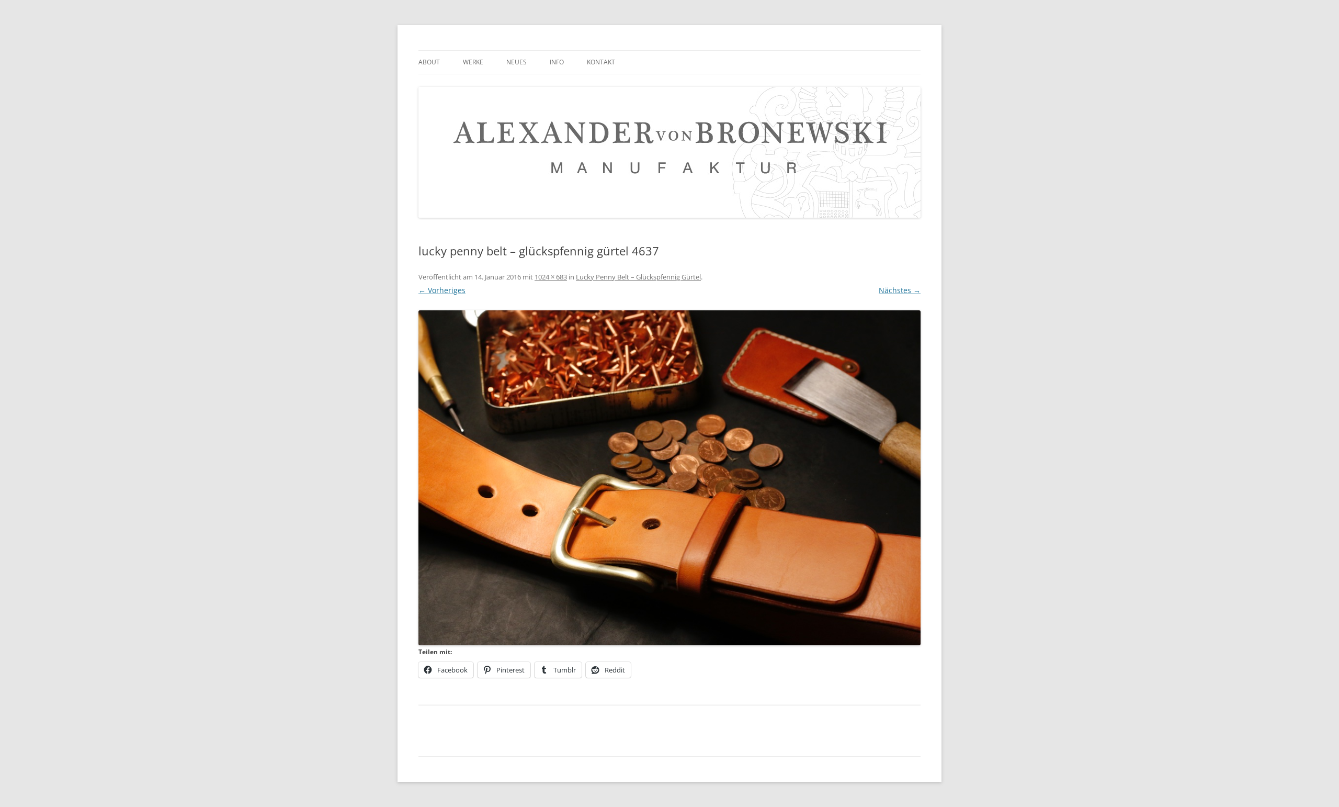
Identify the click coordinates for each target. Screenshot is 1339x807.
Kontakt (601, 62)
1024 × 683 (551, 277)
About (429, 62)
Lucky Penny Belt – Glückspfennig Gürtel (638, 277)
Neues (516, 62)
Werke (473, 62)
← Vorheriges (442, 290)
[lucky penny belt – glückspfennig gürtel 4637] (669, 477)
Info (557, 62)
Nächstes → (900, 290)
